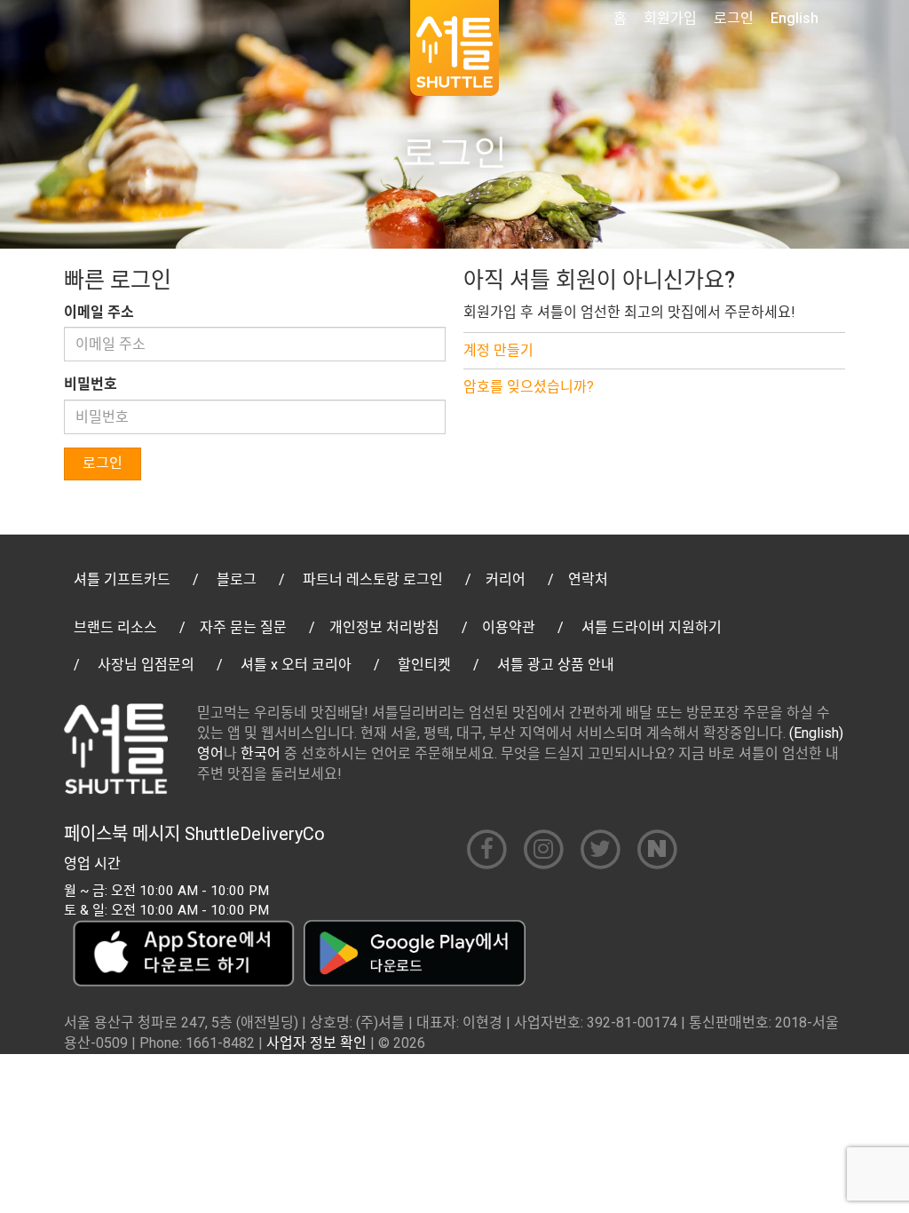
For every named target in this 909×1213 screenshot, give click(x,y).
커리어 (506, 579)
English (794, 18)
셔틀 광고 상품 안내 (555, 664)
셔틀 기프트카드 (122, 579)
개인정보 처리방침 (384, 627)
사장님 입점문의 (146, 664)
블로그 (237, 579)
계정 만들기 (498, 350)
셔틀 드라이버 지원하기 (651, 627)
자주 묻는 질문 (243, 627)
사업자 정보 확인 (316, 1043)
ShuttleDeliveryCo (255, 833)
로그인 (734, 18)
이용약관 (508, 627)
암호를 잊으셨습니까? (528, 386)
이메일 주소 (99, 312)
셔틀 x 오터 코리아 (296, 664)
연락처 (588, 579)
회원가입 (670, 18)
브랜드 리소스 (115, 627)
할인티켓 (424, 664)
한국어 (261, 753)
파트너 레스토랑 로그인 (373, 579)
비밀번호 (90, 384)
